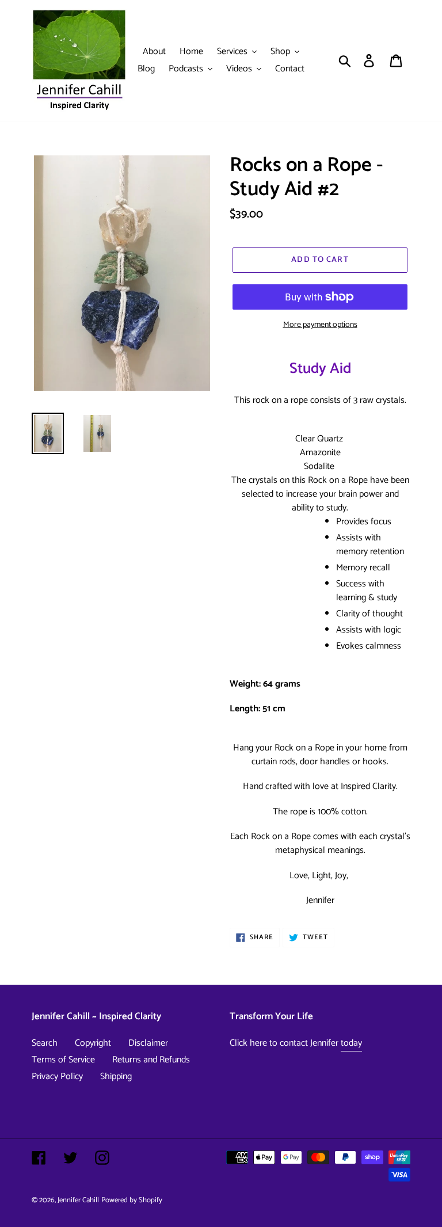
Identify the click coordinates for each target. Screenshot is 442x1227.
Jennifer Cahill (78, 1200)
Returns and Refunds (151, 1060)
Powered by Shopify (131, 1200)
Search (45, 1043)
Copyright (93, 1043)
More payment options (320, 325)
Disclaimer (148, 1043)
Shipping (116, 1076)
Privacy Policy (57, 1076)
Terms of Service (63, 1060)
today (351, 1043)
